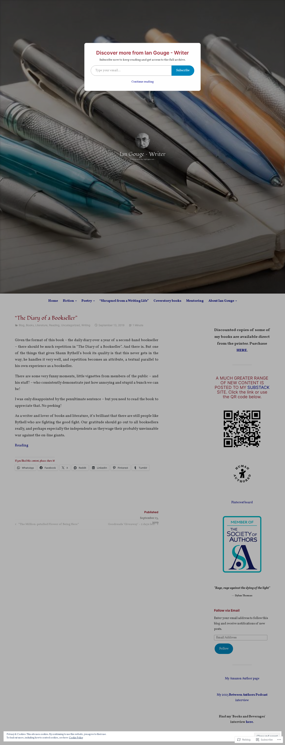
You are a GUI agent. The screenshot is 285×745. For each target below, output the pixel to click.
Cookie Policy (76, 737)
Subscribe (183, 70)
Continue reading (142, 82)
